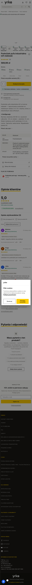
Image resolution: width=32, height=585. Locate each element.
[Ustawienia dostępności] (3, 581)
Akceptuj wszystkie (22, 301)
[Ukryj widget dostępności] (7, 580)
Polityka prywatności (9, 295)
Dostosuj (9, 301)
